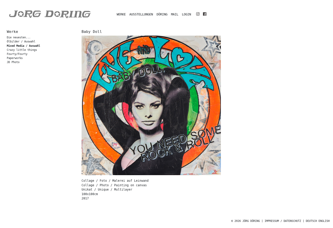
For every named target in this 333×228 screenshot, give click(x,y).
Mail (174, 14)
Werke (121, 14)
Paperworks (15, 58)
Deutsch (311, 221)
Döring (162, 14)
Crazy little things (22, 50)
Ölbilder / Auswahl (21, 42)
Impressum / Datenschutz (283, 221)
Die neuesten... (19, 37)
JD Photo (13, 62)
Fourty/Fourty (17, 54)
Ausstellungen (141, 14)
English (324, 221)
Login (186, 14)
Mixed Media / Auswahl (23, 46)
